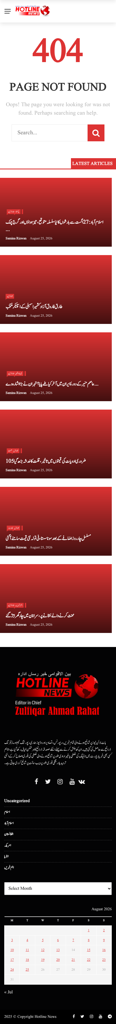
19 (42, 959)
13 (58, 950)
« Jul (8, 992)
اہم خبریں (18, 605)
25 (27, 969)
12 (42, 950)
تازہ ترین (10, 296)
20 (58, 959)
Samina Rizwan (16, 238)
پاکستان (17, 212)
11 (27, 950)
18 (27, 959)
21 (73, 959)
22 (88, 959)
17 (12, 959)
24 (12, 969)
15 (88, 950)
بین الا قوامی (18, 373)
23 (104, 959)
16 (104, 950)
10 (12, 950)
